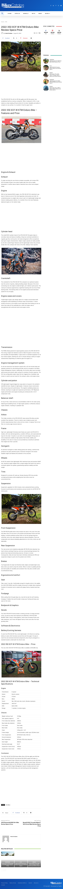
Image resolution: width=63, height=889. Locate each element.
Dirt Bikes (8, 804)
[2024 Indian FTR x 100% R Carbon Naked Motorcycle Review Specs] (46, 88)
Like (46, 30)
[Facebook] (51, 5)
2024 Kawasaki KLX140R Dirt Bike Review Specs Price (7, 864)
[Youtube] (61, 5)
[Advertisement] (21, 85)
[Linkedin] (53, 5)
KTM (6, 22)
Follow (52, 30)
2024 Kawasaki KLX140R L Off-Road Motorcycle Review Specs (56, 82)
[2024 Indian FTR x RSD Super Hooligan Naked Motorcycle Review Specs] (34, 859)
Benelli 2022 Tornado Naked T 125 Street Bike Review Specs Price (32, 824)
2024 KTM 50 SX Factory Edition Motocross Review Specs (21, 864)
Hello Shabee (8, 33)
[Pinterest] (56, 5)
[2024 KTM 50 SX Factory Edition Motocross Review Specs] (20, 859)
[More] (31, 38)
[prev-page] (2, 870)
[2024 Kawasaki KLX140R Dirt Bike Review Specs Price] (7, 859)
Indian (34, 862)
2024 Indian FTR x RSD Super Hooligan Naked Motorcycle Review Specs (34, 864)
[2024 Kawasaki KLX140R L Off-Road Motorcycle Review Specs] (46, 81)
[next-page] (5, 870)
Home (2, 22)
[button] (2, 13)
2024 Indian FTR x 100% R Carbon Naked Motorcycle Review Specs (55, 88)
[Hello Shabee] (2, 33)
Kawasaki (7, 862)
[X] (58, 5)
